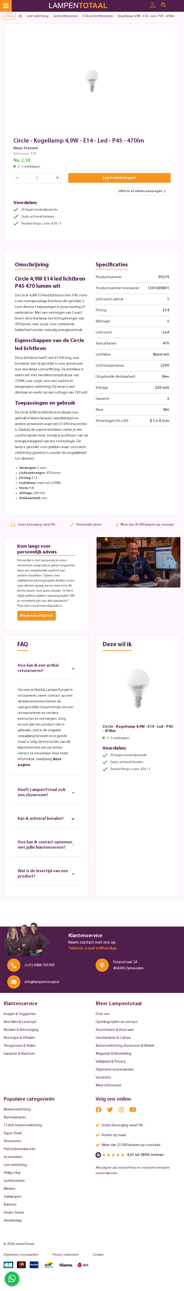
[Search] (163, 5)
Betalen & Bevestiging (21, 1030)
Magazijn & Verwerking (113, 1054)
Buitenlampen (15, 1117)
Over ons (102, 1014)
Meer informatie (108, 1085)
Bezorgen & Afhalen (19, 1038)
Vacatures (103, 1077)
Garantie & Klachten (19, 1054)
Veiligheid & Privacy (111, 1062)
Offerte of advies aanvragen (140, 191)
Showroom (12, 1141)
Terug (10, 16)
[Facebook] (99, 1111)
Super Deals (13, 1133)
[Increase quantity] (57, 178)
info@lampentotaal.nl (42, 982)
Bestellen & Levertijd (20, 1022)
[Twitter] (110, 1111)
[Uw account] (152, 5)
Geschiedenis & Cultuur (113, 1038)
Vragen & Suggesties (20, 1014)
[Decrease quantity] (17, 178)
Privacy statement (65, 1255)
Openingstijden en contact (117, 1022)
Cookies (98, 1255)
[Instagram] (122, 1111)
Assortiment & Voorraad (114, 1030)
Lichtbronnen (14, 1181)
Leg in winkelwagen (119, 178)
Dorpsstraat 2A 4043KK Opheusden (128, 965)
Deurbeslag (13, 1220)
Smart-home (14, 1213)
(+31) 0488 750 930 (39, 965)
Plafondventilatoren (20, 1149)
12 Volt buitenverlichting (23, 1125)
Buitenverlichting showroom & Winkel (125, 1046)
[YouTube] (132, 1111)
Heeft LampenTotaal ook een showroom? (41, 792)
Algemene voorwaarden (115, 1070)
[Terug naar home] (22, 16)
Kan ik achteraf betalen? (41, 819)
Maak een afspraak (36, 616)
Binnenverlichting (17, 1109)
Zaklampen (12, 1197)
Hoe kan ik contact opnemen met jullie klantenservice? (45, 845)
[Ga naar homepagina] (84, 6)
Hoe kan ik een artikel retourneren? (38, 668)
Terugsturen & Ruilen (20, 1046)
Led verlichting (15, 1165)
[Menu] (6, 6)
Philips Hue (12, 1173)
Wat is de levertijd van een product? (43, 874)
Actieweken (13, 1157)
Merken (9, 1189)
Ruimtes (10, 1205)
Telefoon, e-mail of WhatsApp (92, 948)
